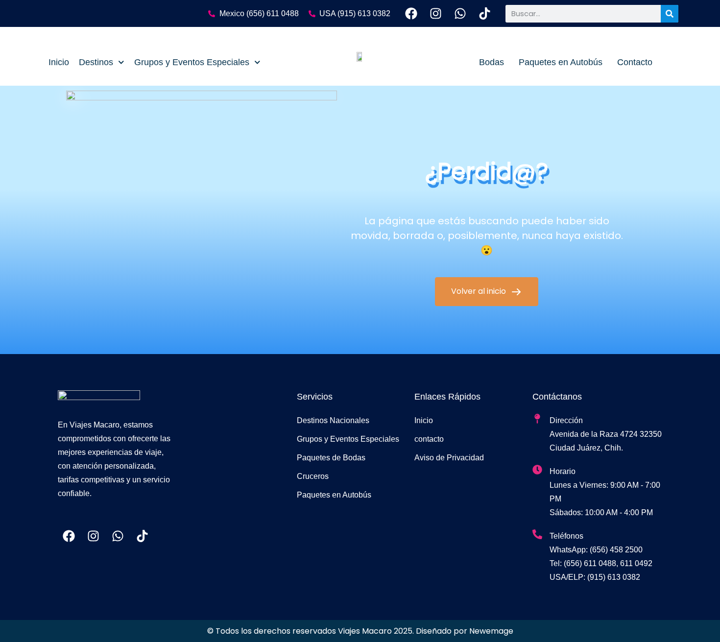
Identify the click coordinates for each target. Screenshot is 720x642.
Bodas (491, 62)
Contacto (634, 62)
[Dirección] (537, 419)
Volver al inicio (479, 291)
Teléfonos (566, 536)
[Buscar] (669, 14)
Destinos (96, 62)
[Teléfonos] (537, 534)
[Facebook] (411, 13)
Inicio (58, 62)
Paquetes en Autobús (560, 62)
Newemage (491, 631)
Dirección (566, 420)
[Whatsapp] (460, 13)
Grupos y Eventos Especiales (191, 62)
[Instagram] (436, 13)
